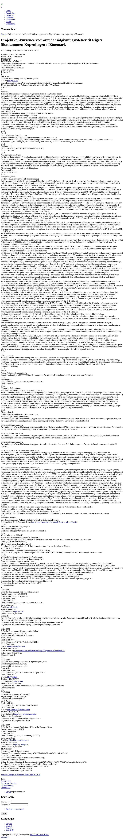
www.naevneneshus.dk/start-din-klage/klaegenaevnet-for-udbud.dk (39, 651)
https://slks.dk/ (18, 611)
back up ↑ (4, 837)
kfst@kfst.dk (12, 677)
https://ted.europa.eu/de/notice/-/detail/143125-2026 (20, 775)
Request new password (14, 809)
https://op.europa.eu (20, 744)
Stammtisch (10, 24)
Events (8, 22)
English (9, 824)
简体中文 (10, 830)
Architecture (10, 13)
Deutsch (9, 826)
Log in (8, 792)
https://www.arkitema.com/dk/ (24, 714)
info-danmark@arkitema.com (18, 710)
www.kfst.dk (18, 681)
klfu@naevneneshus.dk (16, 646)
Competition (10, 19)
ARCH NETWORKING (39, 835)
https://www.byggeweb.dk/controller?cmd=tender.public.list (54, 522)
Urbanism (9, 15)
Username (5, 802)
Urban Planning (7, 785)
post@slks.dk (12, 81)
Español (9, 828)
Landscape (10, 17)
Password (5, 805)
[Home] (2, 4)
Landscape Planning (8, 783)
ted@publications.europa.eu (18, 740)
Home (8, 11)
